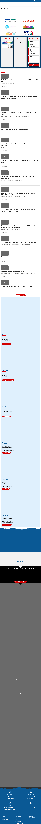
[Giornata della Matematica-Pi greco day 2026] (5, 282)
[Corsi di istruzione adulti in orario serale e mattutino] (5, 205)
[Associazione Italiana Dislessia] (15, 538)
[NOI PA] (26, 549)
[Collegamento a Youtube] (34, 1)
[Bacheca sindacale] (11, 33)
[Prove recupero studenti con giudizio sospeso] (5, 109)
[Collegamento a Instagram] (38, 1)
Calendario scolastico (32, 820)
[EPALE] (5, 549)
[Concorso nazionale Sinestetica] (5, 172)
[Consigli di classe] (5, 92)
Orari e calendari (13, 83)
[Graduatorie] (28, 27)
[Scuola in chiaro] (26, 533)
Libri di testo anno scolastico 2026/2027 (15, 129)
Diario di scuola (12, 180)
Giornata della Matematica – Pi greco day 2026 (17, 286)
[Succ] (37, 679)
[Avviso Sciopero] (5, 267)
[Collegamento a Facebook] (36, 1)
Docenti (7, 83)
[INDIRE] (26, 538)
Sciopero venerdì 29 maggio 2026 (12, 271)
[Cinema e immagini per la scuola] (26, 543)
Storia (2, 821)
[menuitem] (3, 4)
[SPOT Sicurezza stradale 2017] (36, 575)
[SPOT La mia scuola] (5, 575)
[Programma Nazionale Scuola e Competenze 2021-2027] (28, 33)
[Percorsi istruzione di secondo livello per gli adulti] (7, 46)
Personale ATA (16, 244)
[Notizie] (20, 467)
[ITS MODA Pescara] (36, 538)
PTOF (16, 819)
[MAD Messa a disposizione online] (5, 543)
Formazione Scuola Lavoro (14, 229)
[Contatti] (20, 503)
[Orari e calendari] (20, 431)
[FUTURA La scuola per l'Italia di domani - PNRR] (11, 21)
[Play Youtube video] (20, 44)
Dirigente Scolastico (4, 819)
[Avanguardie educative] (15, 543)
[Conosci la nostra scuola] (20, 323)
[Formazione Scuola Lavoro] (5, 222)
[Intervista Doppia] (15, 575)
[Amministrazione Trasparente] (11, 27)
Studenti (27, 116)
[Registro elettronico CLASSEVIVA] (5, 533)
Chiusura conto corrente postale (12, 257)
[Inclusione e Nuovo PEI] (36, 533)
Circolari (3, 83)
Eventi (9, 288)
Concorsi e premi (4, 180)
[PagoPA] (5, 253)
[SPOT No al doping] (26, 575)
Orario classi (31, 822)
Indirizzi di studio (18, 821)
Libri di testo (4, 131)
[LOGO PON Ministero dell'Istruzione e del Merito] (20, 557)
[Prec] (3, 679)
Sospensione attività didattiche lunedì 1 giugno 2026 (19, 242)
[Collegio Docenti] (5, 76)
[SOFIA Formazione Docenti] (36, 549)
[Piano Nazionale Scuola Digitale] (15, 549)
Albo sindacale (4, 273)
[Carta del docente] (36, 543)
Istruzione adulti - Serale (21, 180)
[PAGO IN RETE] (5, 538)
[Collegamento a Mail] (39, 1)
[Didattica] (20, 359)
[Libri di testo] (5, 125)
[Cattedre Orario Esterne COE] (5, 140)
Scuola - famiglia (21, 116)
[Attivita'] (20, 395)
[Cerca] (8, 8)
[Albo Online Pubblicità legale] (28, 21)
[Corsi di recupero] (5, 156)
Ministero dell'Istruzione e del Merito (7, 0)
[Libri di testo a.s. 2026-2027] (7, 42)
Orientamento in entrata (18, 213)
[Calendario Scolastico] (5, 238)
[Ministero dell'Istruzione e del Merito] (15, 533)
